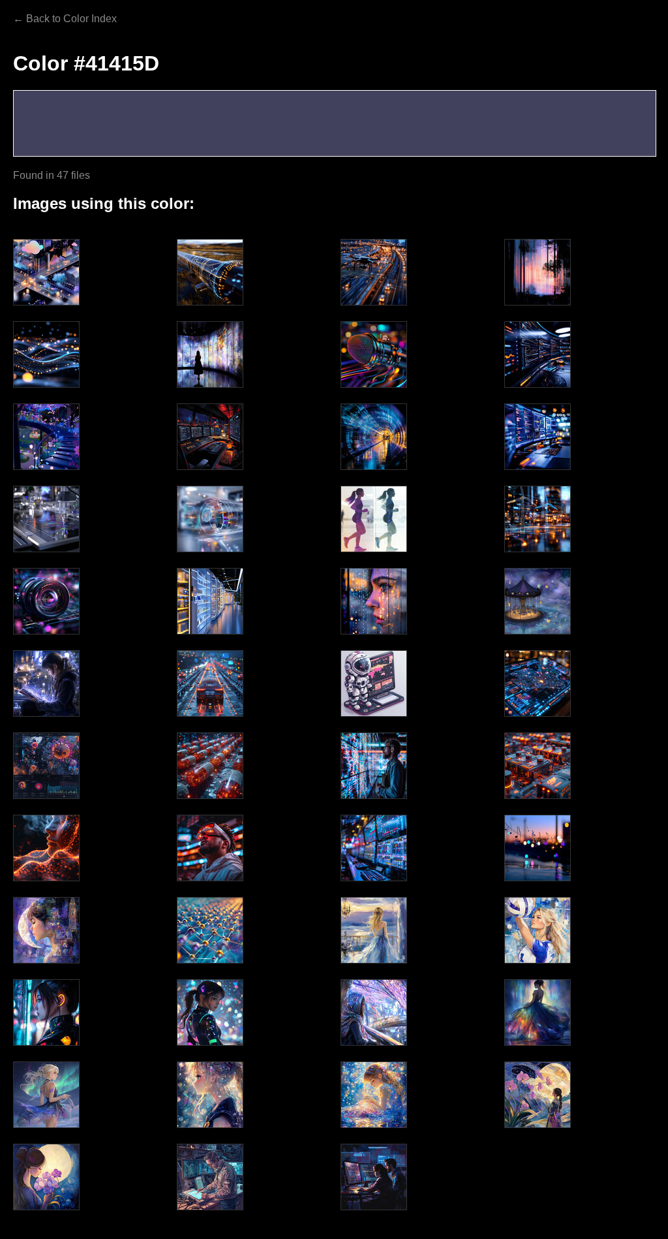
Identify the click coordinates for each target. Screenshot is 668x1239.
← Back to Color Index (65, 18)
